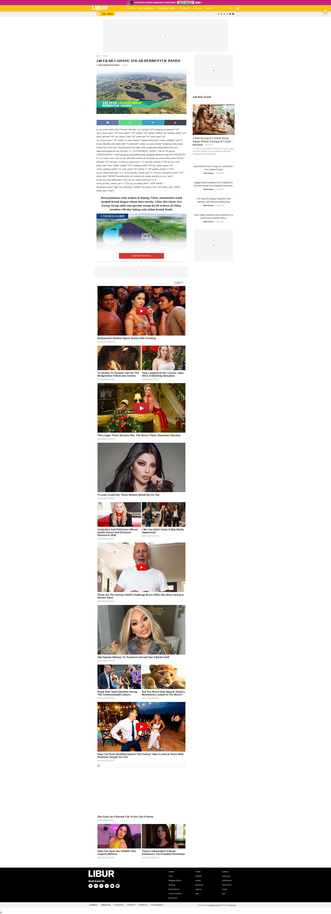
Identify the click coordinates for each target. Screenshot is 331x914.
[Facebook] (218, 14)
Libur (98, 56)
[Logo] (100, 8)
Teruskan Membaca (141, 256)
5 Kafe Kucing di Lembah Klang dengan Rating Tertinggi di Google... (213, 140)
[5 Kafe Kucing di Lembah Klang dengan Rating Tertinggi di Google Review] (214, 119)
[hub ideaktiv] (238, 7)
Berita (106, 56)
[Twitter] (224, 14)
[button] (230, 8)
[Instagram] (221, 14)
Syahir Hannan (208, 173)
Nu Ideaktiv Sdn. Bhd (214, 905)
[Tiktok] (227, 14)
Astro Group (233, 905)
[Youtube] (230, 14)
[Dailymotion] (233, 14)
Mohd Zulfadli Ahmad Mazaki (109, 65)
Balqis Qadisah (198, 145)
